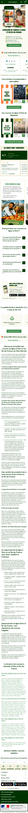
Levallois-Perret (5, 689)
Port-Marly (8, 712)
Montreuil (10, 744)
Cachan (17, 724)
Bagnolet (11, 743)
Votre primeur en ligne (13, 184)
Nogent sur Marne (6, 731)
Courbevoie (11, 684)
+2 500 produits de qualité (14, 142)
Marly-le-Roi (21, 709)
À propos (3, 775)
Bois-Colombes (5, 680)
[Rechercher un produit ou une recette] (21, 2)
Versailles (11, 716)
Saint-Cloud (5, 694)
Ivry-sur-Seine (15, 727)
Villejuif (7, 735)
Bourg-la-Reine (5, 681)
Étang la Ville (8, 705)
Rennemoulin (15, 712)
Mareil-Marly (13, 709)
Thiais (3, 735)
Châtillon (3, 683)
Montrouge (16, 691)
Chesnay (15, 703)
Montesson (4, 711)
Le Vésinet (21, 708)
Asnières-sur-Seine (12, 678)
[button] (20, 94)
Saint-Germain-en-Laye (12, 714)
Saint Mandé (20, 731)
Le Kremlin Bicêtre (11, 728)
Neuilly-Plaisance (18, 744)
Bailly (2, 702)
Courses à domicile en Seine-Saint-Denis (15, 428)
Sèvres (16, 694)
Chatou (10, 703)
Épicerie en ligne (8, 581)
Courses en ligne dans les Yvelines (13, 440)
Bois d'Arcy (8, 702)
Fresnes (3, 727)
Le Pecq (15, 708)
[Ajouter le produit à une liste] (24, 86)
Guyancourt (4, 706)
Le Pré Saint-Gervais (20, 743)
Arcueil (3, 724)
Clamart (14, 683)
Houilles (11, 706)
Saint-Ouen (9, 746)
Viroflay (17, 716)
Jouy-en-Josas (18, 706)
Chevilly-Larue (19, 725)
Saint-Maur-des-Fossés (16, 733)
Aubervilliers (4, 743)
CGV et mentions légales (7, 792)
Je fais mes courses (14, 45)
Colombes (4, 684)
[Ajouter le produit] (23, 101)
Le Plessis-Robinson (18, 688)
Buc (19, 702)
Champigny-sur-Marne (7, 725)
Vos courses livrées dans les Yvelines (13, 699)
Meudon (10, 691)
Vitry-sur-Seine (21, 735)
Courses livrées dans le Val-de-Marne (14, 434)
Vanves (3, 695)
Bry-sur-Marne (10, 724)
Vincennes (13, 735)
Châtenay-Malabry (16, 681)
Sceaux (12, 694)
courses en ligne (5, 382)
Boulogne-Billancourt (16, 680)
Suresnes (21, 694)
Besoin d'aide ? (5, 778)
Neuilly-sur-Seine (6, 692)
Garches (8, 686)
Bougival (14, 702)
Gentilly (9, 727)
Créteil (22, 724)
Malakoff (13, 689)
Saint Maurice (5, 733)
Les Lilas (4, 744)
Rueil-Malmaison (21, 692)
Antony (3, 678)
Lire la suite (4, 171)
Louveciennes (5, 709)
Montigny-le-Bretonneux (15, 711)
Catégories (4, 772)
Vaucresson (9, 695)
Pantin (3, 746)
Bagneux (20, 678)
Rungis (14, 731)
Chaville (9, 683)
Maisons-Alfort (20, 730)
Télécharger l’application (9, 298)
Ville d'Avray (17, 695)
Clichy (19, 683)
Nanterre (23, 691)
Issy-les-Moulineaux (16, 686)
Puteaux (14, 692)
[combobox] (14, 762)
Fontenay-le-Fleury (18, 705)
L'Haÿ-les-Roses (10, 730)
